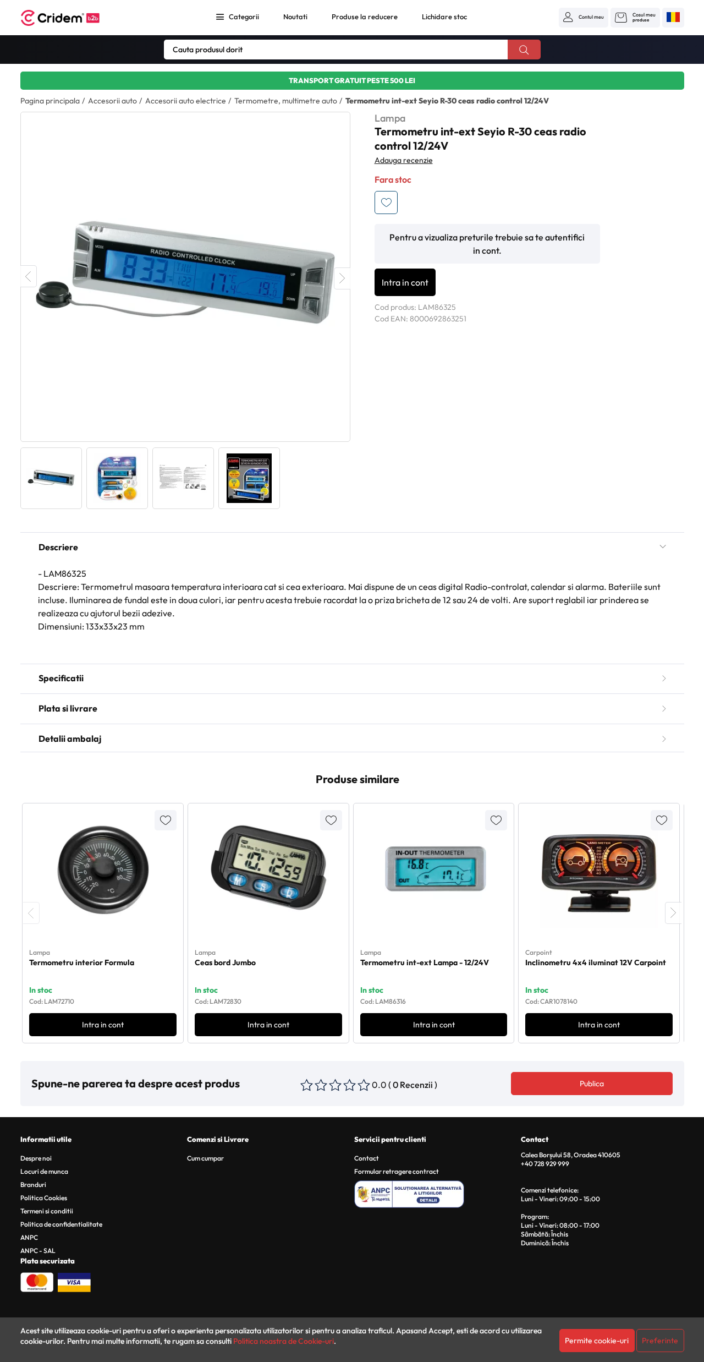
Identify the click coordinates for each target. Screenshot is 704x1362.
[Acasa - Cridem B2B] (72, 18)
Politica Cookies (43, 1198)
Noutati (295, 16)
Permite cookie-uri (597, 1340)
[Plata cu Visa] (74, 1281)
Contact (366, 1158)
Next (342, 278)
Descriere (58, 547)
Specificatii (61, 677)
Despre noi (36, 1158)
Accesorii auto (112, 101)
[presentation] (31, 913)
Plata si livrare (67, 708)
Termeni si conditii (46, 1211)
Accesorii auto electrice (185, 101)
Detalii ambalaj (69, 738)
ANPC (29, 1237)
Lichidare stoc (444, 16)
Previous (28, 276)
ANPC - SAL (38, 1250)
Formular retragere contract (396, 1171)
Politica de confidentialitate (61, 1224)
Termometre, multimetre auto (285, 101)
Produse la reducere (365, 16)
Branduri (33, 1184)
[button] (583, 17)
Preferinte (660, 1340)
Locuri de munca (44, 1171)
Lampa (390, 118)
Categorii (244, 16)
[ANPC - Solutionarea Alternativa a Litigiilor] (436, 1192)
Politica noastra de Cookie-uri (283, 1341)
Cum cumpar (205, 1158)
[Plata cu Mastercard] (36, 1281)
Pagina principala (50, 101)
